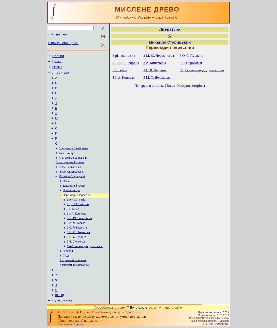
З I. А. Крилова (76, 213)
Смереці (79, 324)
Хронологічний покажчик (75, 264)
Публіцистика (62, 300)
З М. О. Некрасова (78, 232)
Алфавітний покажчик (73, 260)
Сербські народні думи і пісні (85, 246)
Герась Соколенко (70, 167)
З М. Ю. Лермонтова (79, 218)
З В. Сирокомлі (76, 241)
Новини (58, 56)
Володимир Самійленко (73, 148)
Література (60, 72)
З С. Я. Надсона (77, 227)
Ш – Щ (59, 295)
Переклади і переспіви (76, 195)
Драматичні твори (74, 185)
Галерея (68, 250)
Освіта (57, 67)
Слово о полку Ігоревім (70, 162)
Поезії (66, 181)
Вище (171, 86)
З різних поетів (76, 199)
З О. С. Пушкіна (76, 236)
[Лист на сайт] (103, 37)
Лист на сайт (57, 34)
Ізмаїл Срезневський (71, 171)
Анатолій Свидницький (73, 157)
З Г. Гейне (73, 208)
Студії (66, 255)
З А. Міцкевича (76, 222)
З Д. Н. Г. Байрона (78, 204)
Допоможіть (139, 307)
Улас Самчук (67, 153)
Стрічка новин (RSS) (63, 43)
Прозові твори (71, 190)
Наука (56, 61)
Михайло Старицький (72, 176)
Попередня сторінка (149, 86)
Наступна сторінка (191, 86)
